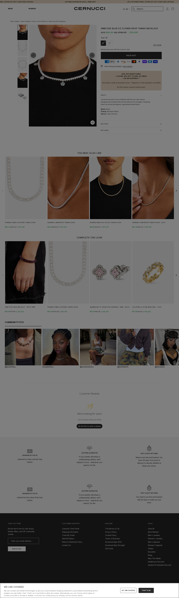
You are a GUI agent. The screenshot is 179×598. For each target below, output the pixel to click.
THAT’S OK (146, 590)
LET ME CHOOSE (128, 590)
